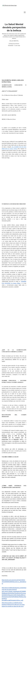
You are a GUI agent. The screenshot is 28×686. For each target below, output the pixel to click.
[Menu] (25, 12)
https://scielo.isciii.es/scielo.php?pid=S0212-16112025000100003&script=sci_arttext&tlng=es (14, 581)
